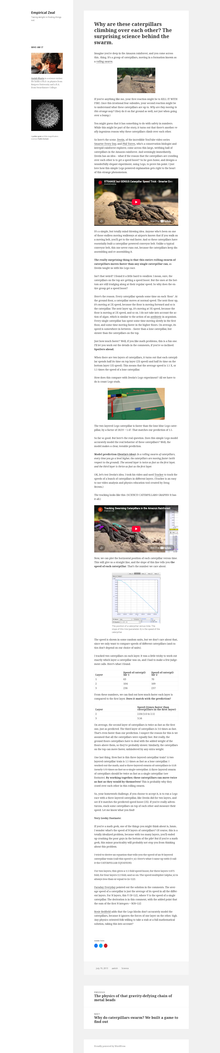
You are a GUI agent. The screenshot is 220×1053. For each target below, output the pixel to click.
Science (125, 968)
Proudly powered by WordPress (109, 1046)
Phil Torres (128, 143)
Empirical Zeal (43, 12)
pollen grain (37, 136)
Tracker (158, 474)
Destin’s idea (126, 454)
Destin (120, 139)
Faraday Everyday (105, 887)
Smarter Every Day (105, 143)
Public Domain (43, 139)
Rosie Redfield (102, 911)
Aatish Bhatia (37, 78)
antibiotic (156, 316)
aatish (115, 968)
